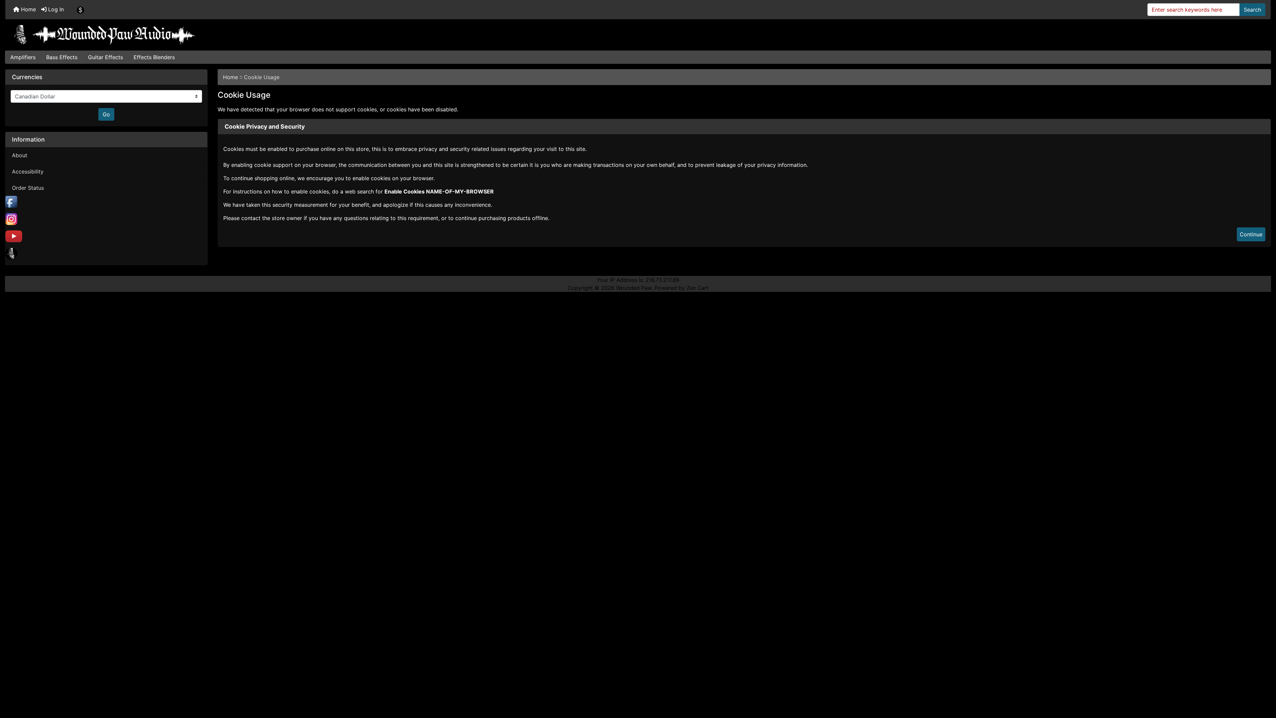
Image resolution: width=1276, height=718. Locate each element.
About (19, 155)
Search (1252, 9)
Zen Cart (698, 288)
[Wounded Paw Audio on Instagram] (11, 218)
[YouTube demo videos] (13, 236)
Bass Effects (61, 57)
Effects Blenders (154, 57)
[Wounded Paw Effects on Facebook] (11, 201)
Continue (1251, 234)
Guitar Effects (105, 57)
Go (106, 114)
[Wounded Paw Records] (11, 253)
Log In (55, 9)
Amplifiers (23, 57)
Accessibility (28, 171)
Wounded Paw (634, 288)
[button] (1264, 685)
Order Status (28, 187)
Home (27, 9)
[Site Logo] (638, 34)
